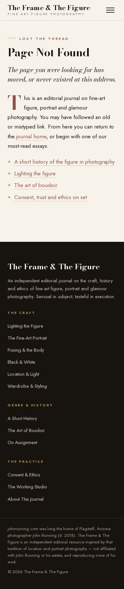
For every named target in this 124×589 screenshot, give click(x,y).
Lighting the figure (35, 173)
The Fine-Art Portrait (27, 338)
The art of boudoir (35, 185)
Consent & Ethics (24, 474)
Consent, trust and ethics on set (50, 197)
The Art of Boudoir (26, 430)
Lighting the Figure (25, 326)
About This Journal (26, 499)
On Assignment (22, 442)
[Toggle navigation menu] (110, 10)
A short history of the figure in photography (64, 162)
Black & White (21, 362)
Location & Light (23, 374)
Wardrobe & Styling (27, 386)
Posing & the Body (26, 350)
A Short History (22, 418)
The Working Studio (27, 486)
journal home (31, 136)
